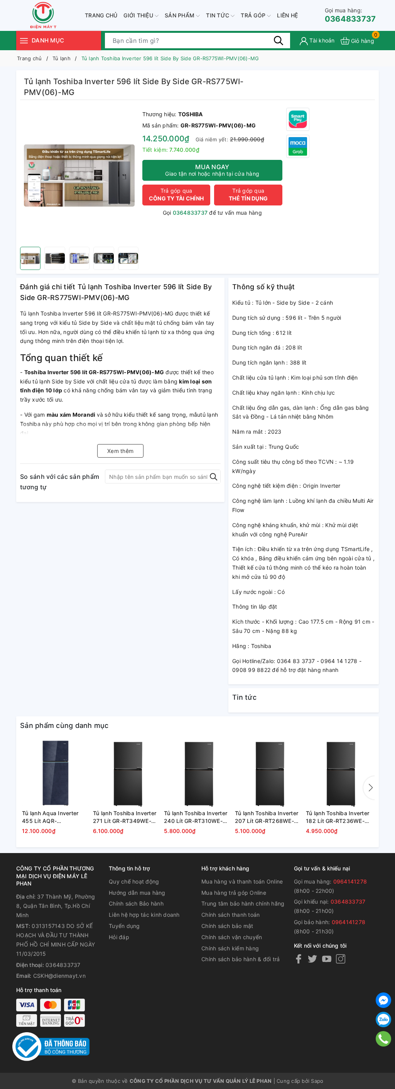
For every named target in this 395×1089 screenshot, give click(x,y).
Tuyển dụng (124, 926)
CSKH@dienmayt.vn (59, 975)
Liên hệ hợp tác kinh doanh (144, 914)
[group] (79, 175)
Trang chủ (101, 15)
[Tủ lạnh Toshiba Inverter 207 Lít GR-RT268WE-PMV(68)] (268, 773)
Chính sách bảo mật (227, 926)
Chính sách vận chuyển (231, 937)
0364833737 (350, 15)
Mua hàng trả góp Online (233, 892)
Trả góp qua (176, 194)
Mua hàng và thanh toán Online (242, 881)
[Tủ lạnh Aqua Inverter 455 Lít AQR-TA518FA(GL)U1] (55, 773)
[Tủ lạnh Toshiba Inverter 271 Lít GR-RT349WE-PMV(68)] (126, 773)
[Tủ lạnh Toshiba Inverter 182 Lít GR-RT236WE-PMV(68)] (339, 773)
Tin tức (218, 15)
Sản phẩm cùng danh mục (64, 725)
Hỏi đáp (119, 937)
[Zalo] (383, 1019)
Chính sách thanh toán (230, 914)
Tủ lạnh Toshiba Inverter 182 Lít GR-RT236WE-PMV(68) (337, 817)
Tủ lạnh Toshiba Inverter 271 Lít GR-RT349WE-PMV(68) (124, 817)
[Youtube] (326, 958)
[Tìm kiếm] (278, 40)
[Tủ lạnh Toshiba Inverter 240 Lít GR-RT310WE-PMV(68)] (197, 773)
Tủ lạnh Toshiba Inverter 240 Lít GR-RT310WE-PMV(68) (195, 817)
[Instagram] (340, 958)
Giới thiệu (139, 15)
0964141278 (350, 881)
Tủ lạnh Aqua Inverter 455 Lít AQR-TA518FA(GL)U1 (50, 817)
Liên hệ (287, 15)
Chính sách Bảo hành (136, 903)
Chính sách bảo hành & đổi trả (240, 959)
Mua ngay (212, 170)
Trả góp (254, 15)
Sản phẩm (180, 15)
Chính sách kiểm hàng (230, 948)
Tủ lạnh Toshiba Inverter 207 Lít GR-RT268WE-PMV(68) (266, 817)
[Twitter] (312, 958)
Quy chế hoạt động (134, 881)
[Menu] (24, 40)
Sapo (317, 1081)
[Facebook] (298, 958)
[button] (369, 787)
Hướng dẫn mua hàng (137, 892)
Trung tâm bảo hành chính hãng (242, 903)
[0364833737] (383, 1038)
